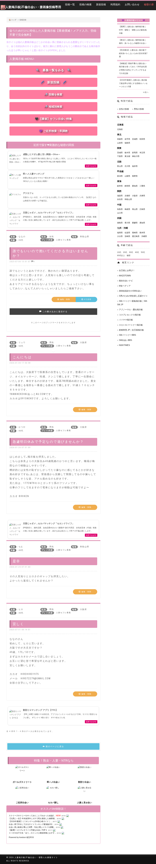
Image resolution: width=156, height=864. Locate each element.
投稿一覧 (70, 4)
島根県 (127, 209)
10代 (119, 252)
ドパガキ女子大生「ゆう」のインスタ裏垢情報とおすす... (32, 833)
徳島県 (120, 223)
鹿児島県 (135, 236)
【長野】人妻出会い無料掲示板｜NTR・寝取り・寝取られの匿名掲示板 (133, 30)
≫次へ (145, 92)
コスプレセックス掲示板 (130, 315)
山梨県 (127, 176)
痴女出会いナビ (126, 281)
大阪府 (135, 196)
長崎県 (135, 233)
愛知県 (135, 186)
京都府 (127, 196)
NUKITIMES (124, 345)
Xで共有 (87, 299)
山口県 (120, 213)
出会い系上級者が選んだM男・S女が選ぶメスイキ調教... (32, 827)
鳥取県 (120, 209)
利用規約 (115, 4)
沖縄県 (144, 236)
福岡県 (120, 233)
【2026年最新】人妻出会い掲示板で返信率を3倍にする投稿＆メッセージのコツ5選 (133, 83)
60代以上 (121, 255)
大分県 (120, 236)
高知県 (142, 223)
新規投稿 (101, 4)
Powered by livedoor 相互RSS (21, 837)
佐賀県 (127, 233)
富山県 (120, 166)
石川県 (127, 166)
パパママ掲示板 (126, 320)
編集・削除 (64, 299)
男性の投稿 (139, 109)
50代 (143, 252)
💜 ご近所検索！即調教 (53, 131)
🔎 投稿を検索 (53, 94)
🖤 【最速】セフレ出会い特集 (53, 118)
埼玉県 (142, 153)
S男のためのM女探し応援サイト (133, 296)
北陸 (119, 161)
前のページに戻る (54, 746)
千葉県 (120, 156)
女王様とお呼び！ (127, 270)
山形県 (120, 143)
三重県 (142, 186)
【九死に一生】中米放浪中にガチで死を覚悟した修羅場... (32, 818)
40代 (137, 252)
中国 (119, 204)
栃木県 (127, 153)
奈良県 (120, 199)
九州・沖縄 (122, 228)
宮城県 (135, 139)
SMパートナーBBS (127, 335)
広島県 (142, 209)
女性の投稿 (124, 109)
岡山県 (135, 209)
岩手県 (127, 139)
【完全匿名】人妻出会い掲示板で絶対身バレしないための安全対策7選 (133, 53)
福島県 (127, 143)
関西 (119, 191)
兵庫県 (142, 196)
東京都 (127, 156)
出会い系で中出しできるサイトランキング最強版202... (31, 824)
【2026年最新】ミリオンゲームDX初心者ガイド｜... (30, 821)
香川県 (127, 223)
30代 (131, 252)
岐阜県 (120, 186)
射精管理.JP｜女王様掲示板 (131, 330)
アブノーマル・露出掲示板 (131, 309)
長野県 (135, 176)
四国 (119, 218)
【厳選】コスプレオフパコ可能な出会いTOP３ (28, 830)
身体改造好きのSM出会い (130, 291)
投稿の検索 (85, 4)
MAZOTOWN (125, 276)
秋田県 (142, 139)
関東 (119, 148)
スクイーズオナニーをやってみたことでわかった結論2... (32, 816)
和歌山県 (128, 199)
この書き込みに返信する (54, 311)
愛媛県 (135, 223)
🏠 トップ (12, 20)
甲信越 (120, 171)
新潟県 (120, 176)
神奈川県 (135, 156)
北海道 (120, 124)
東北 (119, 134)
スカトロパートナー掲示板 (131, 325)
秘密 (128, 255)
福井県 (135, 166)
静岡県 (127, 186)
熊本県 (142, 233)
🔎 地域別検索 (53, 106)
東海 (119, 181)
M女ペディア (125, 286)
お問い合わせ (132, 4)
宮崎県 (127, 236)
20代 (125, 252)
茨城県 (120, 153)
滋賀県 (120, 196)
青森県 (120, 139)
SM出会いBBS (125, 340)
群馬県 (135, 153)
